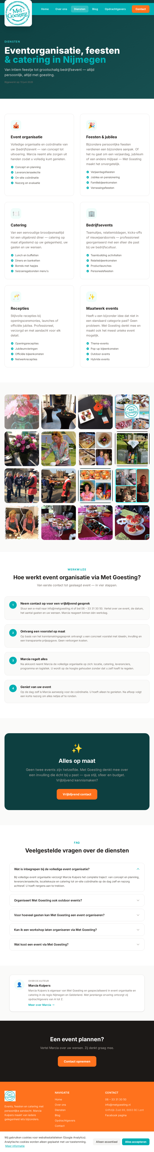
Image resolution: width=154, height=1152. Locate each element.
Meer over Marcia (39, 1004)
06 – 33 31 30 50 (115, 1099)
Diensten (79, 9)
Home (45, 9)
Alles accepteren (135, 1141)
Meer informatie (15, 1145)
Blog (95, 9)
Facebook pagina (116, 1115)
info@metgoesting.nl (118, 1104)
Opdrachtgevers (115, 9)
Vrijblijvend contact (77, 794)
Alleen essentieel (107, 1141)
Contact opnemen (77, 1061)
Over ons (61, 9)
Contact (141, 9)
